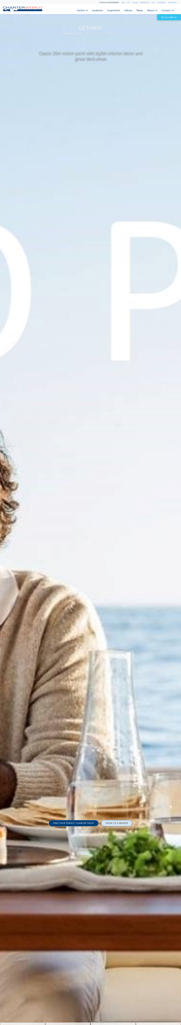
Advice (128, 10)
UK (128, 2)
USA (123, 2)
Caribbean (161, 2)
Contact (166, 10)
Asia (153, 2)
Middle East (144, 2)
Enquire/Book (169, 17)
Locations (97, 10)
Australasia (172, 2)
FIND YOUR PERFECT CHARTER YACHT (73, 823)
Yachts (81, 10)
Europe (135, 2)
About (150, 10)
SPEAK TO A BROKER (117, 823)
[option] (90, 512)
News (139, 10)
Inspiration (113, 10)
